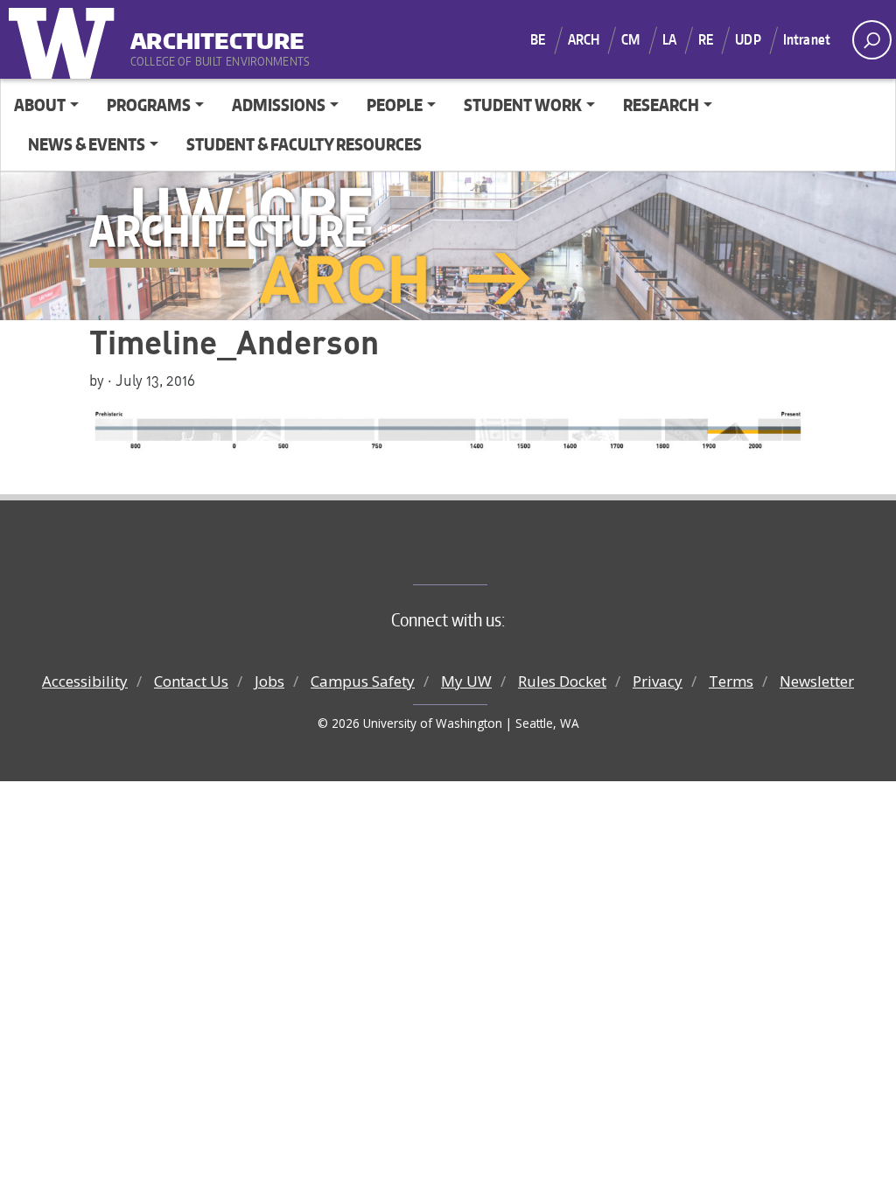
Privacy (657, 681)
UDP (747, 39)
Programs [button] (149, 104)
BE (537, 39)
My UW (466, 681)
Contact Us (191, 681)
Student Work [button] (523, 104)
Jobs (269, 681)
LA (669, 39)
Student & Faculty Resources (304, 144)
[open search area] (872, 39)
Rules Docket (562, 681)
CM (630, 39)
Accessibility (85, 681)
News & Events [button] (86, 144)
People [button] (395, 104)
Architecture (217, 34)
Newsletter (817, 681)
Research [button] (661, 104)
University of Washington (65, 39)
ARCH (584, 39)
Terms (731, 681)
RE (705, 39)
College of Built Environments (483, 555)
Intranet (806, 39)
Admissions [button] (279, 104)
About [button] (40, 104)
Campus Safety (363, 681)
